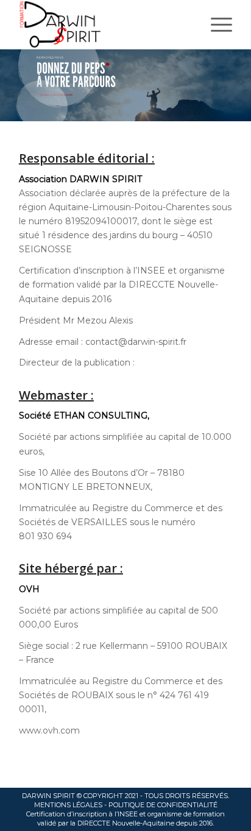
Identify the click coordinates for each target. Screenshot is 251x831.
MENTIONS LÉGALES (68, 805)
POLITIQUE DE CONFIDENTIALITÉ (162, 805)
